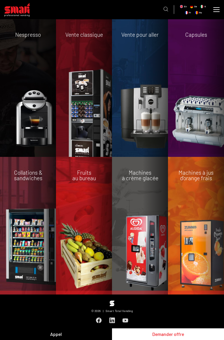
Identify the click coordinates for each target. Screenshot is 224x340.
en (185, 6)
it (205, 6)
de (195, 6)
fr (190, 12)
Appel (56, 334)
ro (200, 12)
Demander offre (168, 334)
